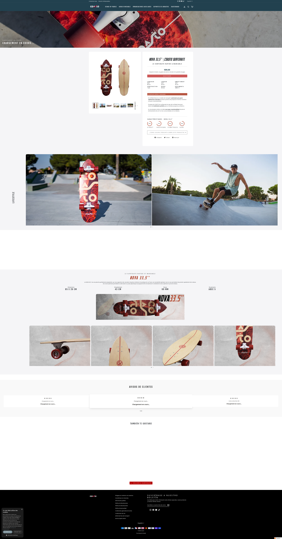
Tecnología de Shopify (141, 533)
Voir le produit (102, 470)
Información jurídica (120, 500)
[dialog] (12, 523)
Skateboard (175, 6)
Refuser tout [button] (17, 532)
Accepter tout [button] (7, 532)
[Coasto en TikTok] (159, 510)
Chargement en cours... (19, 249)
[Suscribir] (168, 505)
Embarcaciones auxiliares (142, 6)
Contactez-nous (93, 1)
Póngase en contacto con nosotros (124, 495)
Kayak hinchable (125, 6)
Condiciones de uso (120, 513)
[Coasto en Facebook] (153, 510)
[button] (151, 227)
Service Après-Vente (120, 518)
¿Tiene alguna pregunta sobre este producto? (167, 132)
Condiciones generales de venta (123, 510)
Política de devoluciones (121, 503)
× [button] (21, 509)
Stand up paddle (111, 6)
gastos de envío (164, 72)
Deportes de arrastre (161, 6)
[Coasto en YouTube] (156, 510)
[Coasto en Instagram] (150, 510)
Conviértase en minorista (121, 498)
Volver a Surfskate (142, 483)
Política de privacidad (120, 508)
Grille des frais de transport (122, 516)
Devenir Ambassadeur (104, 1)
